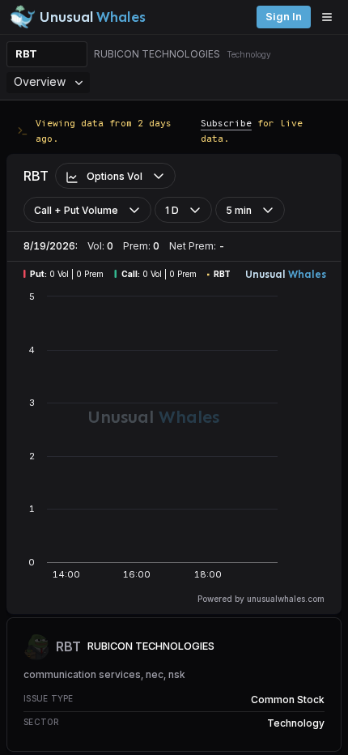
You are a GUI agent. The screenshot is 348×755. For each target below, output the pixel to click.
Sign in (283, 17)
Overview (40, 81)
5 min (239, 210)
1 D (172, 210)
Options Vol (114, 176)
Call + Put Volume (76, 210)
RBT (26, 54)
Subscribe (226, 123)
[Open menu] (331, 17)
